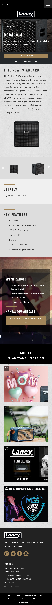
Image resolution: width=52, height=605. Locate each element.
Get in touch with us (14, 546)
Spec (35, 61)
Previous (3, 168)
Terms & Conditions (33, 595)
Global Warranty (26, 602)
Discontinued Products (32, 599)
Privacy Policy (14, 595)
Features (27, 61)
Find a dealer (26, 55)
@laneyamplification (26, 358)
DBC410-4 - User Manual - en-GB (26, 320)
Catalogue (13, 599)
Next (49, 166)
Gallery (18, 61)
